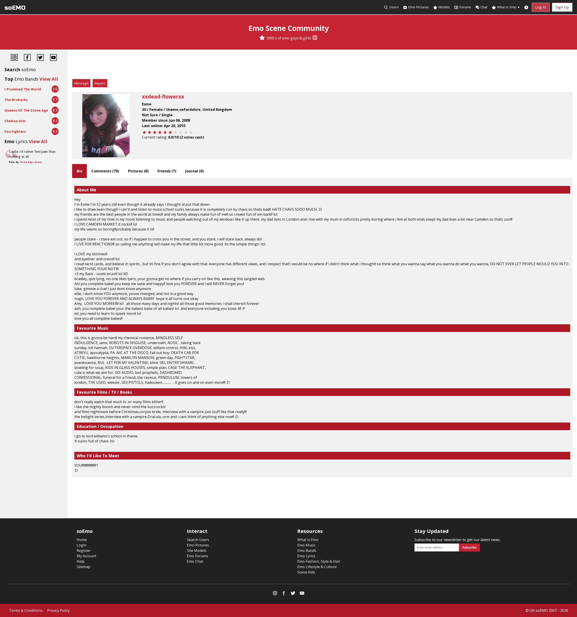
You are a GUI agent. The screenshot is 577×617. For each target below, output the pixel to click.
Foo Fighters (15, 131)
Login (81, 545)
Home (82, 539)
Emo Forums (197, 555)
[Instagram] (315, 38)
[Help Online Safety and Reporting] (526, 7)
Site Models (196, 550)
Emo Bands (306, 550)
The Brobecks (16, 99)
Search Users (198, 539)
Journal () (194, 171)
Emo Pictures (418, 7)
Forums (465, 7)
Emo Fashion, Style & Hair (318, 561)
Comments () (105, 171)
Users (393, 7)
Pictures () (138, 171)
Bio (79, 171)
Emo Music (306, 545)
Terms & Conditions (26, 610)
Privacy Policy (58, 610)
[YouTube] (53, 58)
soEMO (15, 7)
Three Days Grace (30, 162)
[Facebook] (27, 58)
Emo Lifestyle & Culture (317, 566)
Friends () (167, 171)
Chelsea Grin (15, 121)
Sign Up (562, 7)
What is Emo (508, 7)
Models (443, 7)
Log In (540, 7)
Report (99, 83)
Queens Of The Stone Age (26, 110)
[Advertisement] (322, 65)
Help (81, 561)
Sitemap (83, 566)
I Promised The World (23, 89)
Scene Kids (306, 572)
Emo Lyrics (306, 555)
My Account (86, 555)
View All (48, 79)
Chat (484, 7)
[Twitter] (40, 58)
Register (84, 550)
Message (81, 83)
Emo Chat (195, 561)
